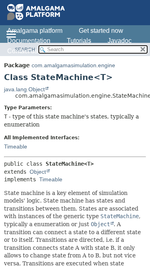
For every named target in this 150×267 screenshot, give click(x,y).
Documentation (28, 40)
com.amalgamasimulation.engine (73, 65)
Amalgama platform (34, 30)
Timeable (15, 146)
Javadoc (120, 40)
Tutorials (79, 40)
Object (38, 172)
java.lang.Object (24, 89)
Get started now (101, 30)
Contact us (22, 51)
